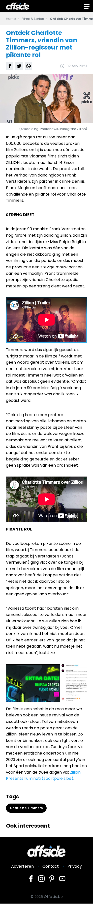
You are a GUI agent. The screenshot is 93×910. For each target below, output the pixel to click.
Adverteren (22, 866)
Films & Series (33, 19)
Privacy (74, 866)
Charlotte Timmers (26, 808)
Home (11, 19)
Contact (50, 866)
